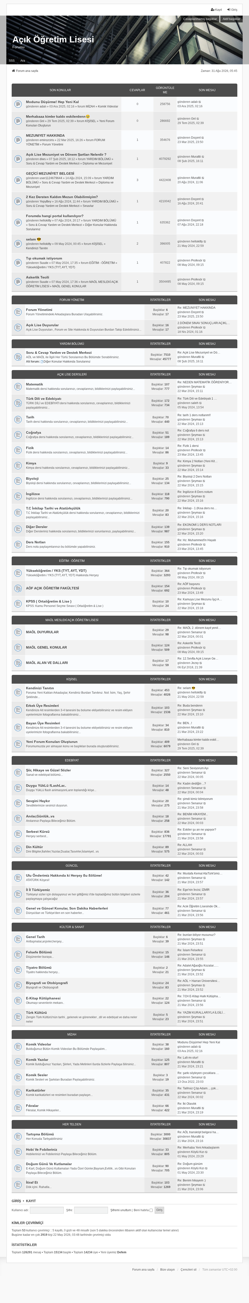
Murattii (196, 156)
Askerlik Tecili (37, 277)
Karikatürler (35, 1090)
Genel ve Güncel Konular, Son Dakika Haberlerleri (67, 908)
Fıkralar (32, 1106)
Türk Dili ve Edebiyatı (43, 399)
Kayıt (31, 1201)
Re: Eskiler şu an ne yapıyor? (197, 829)
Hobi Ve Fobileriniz (41, 1149)
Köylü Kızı (197, 1152)
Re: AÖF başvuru (189, 584)
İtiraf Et (32, 1182)
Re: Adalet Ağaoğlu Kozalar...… (198, 965)
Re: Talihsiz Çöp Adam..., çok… (198, 1088)
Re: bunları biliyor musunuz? (196, 935)
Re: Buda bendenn (190, 705)
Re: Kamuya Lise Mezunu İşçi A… (200, 599)
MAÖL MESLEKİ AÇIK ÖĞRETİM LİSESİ (71, 620)
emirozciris (47, 140)
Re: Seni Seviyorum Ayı (193, 768)
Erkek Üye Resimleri (42, 706)
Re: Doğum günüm (190, 1164)
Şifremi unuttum (120, 1210)
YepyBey (45, 201)
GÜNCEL (72, 865)
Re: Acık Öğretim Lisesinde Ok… (199, 906)
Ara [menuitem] (22, 60)
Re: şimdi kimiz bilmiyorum (195, 799)
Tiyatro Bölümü (39, 967)
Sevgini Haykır (38, 801)
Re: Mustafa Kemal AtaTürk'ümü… (200, 873)
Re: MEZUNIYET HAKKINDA (196, 307)
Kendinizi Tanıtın (37, 248)
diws (43, 159)
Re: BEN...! (185, 723)
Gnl (42, 121)
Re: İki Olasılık (187, 1103)
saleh (194, 403)
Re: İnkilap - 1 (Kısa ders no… (197, 508)
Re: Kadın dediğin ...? (192, 783)
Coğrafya (33, 432)
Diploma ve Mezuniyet (97, 163)
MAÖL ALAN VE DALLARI (47, 663)
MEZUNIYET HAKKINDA (45, 135)
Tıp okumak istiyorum (44, 258)
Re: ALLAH (185, 845)
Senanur (197, 632)
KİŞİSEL (90, 121)
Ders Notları (35, 542)
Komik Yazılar (37, 1060)
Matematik (34, 384)
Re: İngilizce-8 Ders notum (195, 492)
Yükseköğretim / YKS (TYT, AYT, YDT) (50, 267)
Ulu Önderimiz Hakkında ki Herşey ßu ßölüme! (64, 875)
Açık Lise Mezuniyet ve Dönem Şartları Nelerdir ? (66, 154)
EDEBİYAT (72, 760)
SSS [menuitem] (12, 60)
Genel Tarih (35, 937)
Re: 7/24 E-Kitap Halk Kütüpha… (199, 996)
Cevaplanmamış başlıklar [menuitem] (200, 19)
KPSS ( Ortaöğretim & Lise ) (48, 601)
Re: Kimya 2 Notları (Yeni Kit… (198, 461)
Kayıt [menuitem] (218, 9)
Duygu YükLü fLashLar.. (46, 785)
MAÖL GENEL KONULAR (69, 286)
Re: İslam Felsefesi (190, 950)
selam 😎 (33, 239)
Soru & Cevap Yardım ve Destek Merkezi (53, 163)
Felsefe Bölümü (39, 952)
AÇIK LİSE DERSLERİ (72, 374)
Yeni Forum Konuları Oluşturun (52, 742)
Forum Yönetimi (52, 144)
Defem (121, 1252)
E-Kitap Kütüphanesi (43, 998)
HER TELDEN (71, 1124)
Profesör (196, 260)
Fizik (30, 448)
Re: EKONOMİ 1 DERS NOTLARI (199, 525)
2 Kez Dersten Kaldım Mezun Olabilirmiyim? (62, 197)
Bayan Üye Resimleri (43, 723)
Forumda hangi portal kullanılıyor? (55, 216)
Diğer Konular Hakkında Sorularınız (67, 361)
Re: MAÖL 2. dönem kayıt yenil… (199, 628)
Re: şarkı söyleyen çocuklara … (198, 1073)
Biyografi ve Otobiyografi (47, 983)
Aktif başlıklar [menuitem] (231, 19)
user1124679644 (51, 178)
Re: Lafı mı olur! (188, 1057)
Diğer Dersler (36, 527)
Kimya (31, 463)
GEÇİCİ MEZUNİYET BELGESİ (50, 173)
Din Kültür (34, 847)
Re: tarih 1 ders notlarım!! (194, 415)
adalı (43, 106)
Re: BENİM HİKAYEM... (193, 814)
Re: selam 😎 (186, 688)
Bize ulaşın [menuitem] (167, 1269)
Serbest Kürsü (38, 832)
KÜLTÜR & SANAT (72, 927)
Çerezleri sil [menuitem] (188, 1269)
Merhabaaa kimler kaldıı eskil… (198, 739)
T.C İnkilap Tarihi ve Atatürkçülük (53, 508)
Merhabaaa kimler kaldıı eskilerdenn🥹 (58, 116)
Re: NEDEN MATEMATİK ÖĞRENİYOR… (205, 382)
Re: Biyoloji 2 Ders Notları (195, 476)
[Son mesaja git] (200, 102)
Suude (44, 263)
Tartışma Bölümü (40, 1134)
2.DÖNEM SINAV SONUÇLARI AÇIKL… (204, 323)
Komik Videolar (108, 106)
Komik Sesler (37, 1075)
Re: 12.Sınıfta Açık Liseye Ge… (198, 658)
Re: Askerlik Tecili (189, 643)
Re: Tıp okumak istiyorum (194, 568)
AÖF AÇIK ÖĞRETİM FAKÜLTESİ (52, 588)
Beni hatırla (142, 1210)
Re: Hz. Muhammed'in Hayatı (197, 540)
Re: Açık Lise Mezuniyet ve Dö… (199, 352)
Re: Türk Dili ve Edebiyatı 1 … (197, 398)
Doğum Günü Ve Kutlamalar (49, 1164)
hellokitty (45, 220)
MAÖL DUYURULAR (42, 632)
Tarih (30, 417)
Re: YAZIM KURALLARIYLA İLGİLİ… (201, 1012)
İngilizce (33, 494)
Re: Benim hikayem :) (192, 1180)
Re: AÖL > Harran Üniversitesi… (199, 981)
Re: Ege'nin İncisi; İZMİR (194, 889)
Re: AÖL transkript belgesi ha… (198, 1132)
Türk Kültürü (36, 1013)
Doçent (196, 137)
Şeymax (196, 386)
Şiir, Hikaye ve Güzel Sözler (48, 770)
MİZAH (90, 106)
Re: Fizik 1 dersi (188, 446)
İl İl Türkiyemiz (38, 890)
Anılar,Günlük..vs (40, 816)
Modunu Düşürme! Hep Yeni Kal (52, 102)
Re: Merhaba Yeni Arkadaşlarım (198, 1147)
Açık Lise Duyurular (42, 325)
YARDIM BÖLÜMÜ (98, 159)
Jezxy (195, 663)
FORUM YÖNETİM (72, 300)
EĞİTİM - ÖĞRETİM (102, 263)
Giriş (16, 1201)
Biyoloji (32, 478)
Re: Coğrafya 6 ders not (193, 430)
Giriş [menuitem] (234, 9)
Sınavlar (88, 206)
